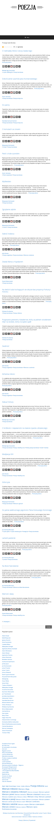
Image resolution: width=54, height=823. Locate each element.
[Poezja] (27, 7)
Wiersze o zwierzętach (36, 804)
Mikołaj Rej (5, 679)
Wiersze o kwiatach (34, 794)
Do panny (6, 105)
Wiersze (25, 820)
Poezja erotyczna (18, 98)
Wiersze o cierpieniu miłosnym (14, 792)
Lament (5, 559)
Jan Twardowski (6, 694)
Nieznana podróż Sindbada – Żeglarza (12, 765)
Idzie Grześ (5, 779)
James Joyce (5, 664)
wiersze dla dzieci (17, 816)
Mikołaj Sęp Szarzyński (8, 70)
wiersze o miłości (27, 816)
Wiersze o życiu (31, 807)
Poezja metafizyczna (19, 448)
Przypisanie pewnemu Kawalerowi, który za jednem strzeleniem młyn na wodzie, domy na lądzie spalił (26, 320)
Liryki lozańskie (6, 761)
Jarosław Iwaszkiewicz (8, 696)
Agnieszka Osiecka (7, 655)
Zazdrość (5, 346)
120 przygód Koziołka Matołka (10, 770)
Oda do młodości (7, 781)
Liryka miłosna (25, 786)
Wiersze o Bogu (23, 789)
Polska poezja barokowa (32, 448)
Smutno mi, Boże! (7, 776)
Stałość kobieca (8, 233)
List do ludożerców (7, 754)
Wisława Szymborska (8, 707)
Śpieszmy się (5, 774)
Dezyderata (5, 760)
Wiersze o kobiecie (29, 255)
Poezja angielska (7, 255)
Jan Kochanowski (6, 666)
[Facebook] (3, 66)
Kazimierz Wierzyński (8, 692)
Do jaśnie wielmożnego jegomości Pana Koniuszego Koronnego (27, 510)
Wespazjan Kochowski (8, 145)
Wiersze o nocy (32, 797)
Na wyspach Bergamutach (9, 767)
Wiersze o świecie (21, 807)
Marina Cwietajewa (7, 728)
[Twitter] (6, 66)
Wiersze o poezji (8, 799)
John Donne (5, 253)
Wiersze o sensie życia (9, 801)
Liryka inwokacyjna (16, 531)
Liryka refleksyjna (8, 72)
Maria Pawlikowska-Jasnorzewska (11, 724)
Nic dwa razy (5, 745)
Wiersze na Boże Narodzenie (21, 587)
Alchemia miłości (8, 374)
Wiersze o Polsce (21, 799)
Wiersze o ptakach (44, 799)
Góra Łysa (6, 482)
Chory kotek (5, 772)
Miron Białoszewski (7, 709)
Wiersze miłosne (10, 788)
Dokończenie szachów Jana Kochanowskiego (19, 79)
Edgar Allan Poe (6, 717)
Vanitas (46, 448)
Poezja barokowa (18, 72)
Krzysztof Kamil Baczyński (9, 676)
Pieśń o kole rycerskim (10, 153)
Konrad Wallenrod (7, 763)
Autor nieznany (6, 96)
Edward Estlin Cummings (9, 720)
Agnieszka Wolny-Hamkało (9, 648)
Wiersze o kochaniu (20, 794)
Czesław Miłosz (6, 644)
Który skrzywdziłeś (7, 752)
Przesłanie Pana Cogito (8, 743)
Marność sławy (8, 594)
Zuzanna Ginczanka (7, 689)
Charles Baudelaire (7, 726)
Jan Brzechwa (19, 813)
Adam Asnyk (5, 636)
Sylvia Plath (5, 683)
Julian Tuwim (6, 670)
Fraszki (5, 227)
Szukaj (48, 627)
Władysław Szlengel (7, 646)
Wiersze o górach (18, 503)
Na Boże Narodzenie (10, 566)
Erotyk (4, 147)
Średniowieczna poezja (9, 809)
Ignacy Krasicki (6, 640)
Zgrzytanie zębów (9, 209)
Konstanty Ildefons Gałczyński (10, 722)
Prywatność (32, 820)
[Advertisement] (27, 25)
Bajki (3, 786)
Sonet (41, 448)
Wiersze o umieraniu (33, 802)
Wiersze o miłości (22, 797)
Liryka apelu (6, 531)
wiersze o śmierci (37, 816)
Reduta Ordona (6, 778)
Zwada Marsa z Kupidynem (12, 261)
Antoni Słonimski (6, 657)
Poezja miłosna (17, 313)
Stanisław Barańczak (8, 700)
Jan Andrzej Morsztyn (8, 529)
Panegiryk (25, 531)
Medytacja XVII (7, 454)
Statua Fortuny (7, 402)
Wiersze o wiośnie (10, 804)
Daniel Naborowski (7, 281)
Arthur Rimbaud (6, 704)
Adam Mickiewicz (7, 651)
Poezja (20, 820)
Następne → (7, 621)
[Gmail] (11, 66)
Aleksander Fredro (7, 698)
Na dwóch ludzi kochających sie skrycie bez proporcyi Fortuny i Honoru (26, 290)
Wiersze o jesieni (8, 794)
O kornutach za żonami (11, 129)
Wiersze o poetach (45, 797)
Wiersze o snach (20, 801)
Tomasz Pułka (6, 732)
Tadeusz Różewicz (7, 685)
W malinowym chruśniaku (9, 747)
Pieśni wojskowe (7, 175)
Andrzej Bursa (6, 711)
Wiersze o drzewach (33, 792)
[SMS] (14, 66)
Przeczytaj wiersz (7, 62)
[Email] (17, 66)
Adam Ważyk (5, 653)
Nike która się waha (7, 756)
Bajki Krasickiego (11, 786)
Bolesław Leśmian (7, 659)
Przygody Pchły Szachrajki (9, 769)
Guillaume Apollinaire (8, 661)
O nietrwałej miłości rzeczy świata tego (17, 51)
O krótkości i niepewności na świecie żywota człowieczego (24, 428)
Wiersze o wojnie (23, 804)
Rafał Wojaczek (6, 638)
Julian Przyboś (6, 668)
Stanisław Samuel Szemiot (9, 121)
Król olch (4, 749)
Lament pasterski (8, 538)
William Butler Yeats (7, 702)
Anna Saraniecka (6, 642)
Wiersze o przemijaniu (32, 799)
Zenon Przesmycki (7, 730)
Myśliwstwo (6, 181)
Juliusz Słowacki (6, 672)
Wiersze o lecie (45, 794)
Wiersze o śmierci (9, 807)
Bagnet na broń (6, 751)
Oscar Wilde (5, 681)
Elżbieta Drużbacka (7, 311)
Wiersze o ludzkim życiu (9, 797)
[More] (19, 66)
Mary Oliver (5, 715)
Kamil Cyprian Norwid (8, 674)
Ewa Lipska (5, 713)
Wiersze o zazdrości (29, 367)
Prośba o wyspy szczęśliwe (9, 758)
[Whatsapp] (9, 66)
